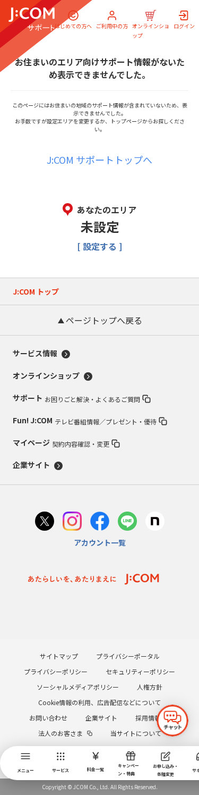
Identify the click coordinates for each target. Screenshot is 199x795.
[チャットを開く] (172, 721)
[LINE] (127, 522)
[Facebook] (99, 522)
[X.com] (44, 522)
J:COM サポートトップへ (99, 159)
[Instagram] (72, 522)
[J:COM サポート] (31, 19)
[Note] (155, 522)
